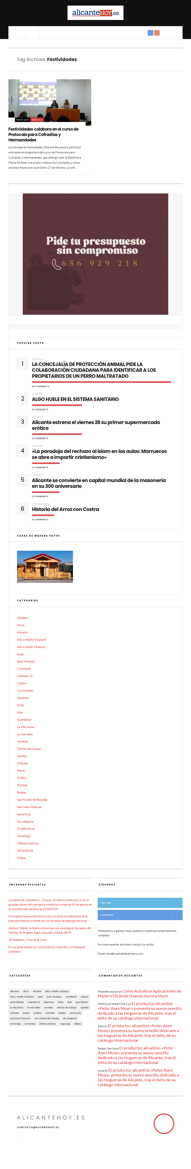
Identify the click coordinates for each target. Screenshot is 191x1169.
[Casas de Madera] (95, 568)
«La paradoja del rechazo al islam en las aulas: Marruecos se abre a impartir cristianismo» (99, 454)
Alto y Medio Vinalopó (31, 639)
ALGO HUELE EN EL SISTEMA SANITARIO (75, 399)
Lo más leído (25, 734)
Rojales (21, 792)
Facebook (107, 915)
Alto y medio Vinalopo (31, 646)
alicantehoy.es (52, 1118)
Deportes (23, 697)
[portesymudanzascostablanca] (95, 254)
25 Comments (41, 386)
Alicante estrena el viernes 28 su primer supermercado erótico (96, 425)
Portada (38, 359)
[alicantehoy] (95, 13)
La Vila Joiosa (25, 727)
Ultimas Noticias (28, 843)
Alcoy (20, 625)
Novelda (22, 741)
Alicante (38, 417)
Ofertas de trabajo (29, 748)
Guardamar (24, 719)
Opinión (37, 394)
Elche (20, 705)
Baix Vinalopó (26, 661)
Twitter (106, 902)
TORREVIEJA (26, 828)
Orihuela (37, 120)
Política (22, 777)
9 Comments (40, 409)
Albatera (22, 617)
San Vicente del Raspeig (32, 799)
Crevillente (24, 668)
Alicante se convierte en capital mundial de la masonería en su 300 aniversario (99, 483)
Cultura (21, 683)
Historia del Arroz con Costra (65, 509)
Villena (21, 857)
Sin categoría (25, 821)
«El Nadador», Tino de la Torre (27, 939)
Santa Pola (23, 814)
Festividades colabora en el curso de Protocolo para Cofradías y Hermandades (43, 134)
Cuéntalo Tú (24, 676)
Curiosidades (41, 504)
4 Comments (40, 519)
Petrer (21, 770)
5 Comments (40, 467)
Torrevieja (23, 836)
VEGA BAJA (25, 850)
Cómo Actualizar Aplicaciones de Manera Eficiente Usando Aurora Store (139, 993)
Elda (20, 712)
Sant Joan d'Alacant (29, 807)
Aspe (20, 654)
